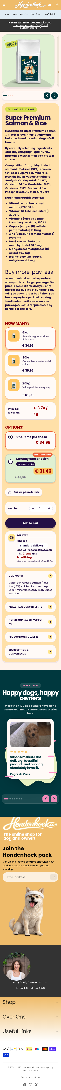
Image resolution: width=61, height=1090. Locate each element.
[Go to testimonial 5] (17, 798)
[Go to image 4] (12, 95)
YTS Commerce (30, 1070)
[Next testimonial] (54, 798)
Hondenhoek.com (31, 1067)
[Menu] (3, 5)
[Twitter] (36, 1085)
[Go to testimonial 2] (10, 798)
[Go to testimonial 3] (12, 798)
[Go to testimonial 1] (6, 798)
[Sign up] (53, 877)
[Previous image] (47, 95)
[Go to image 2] (8, 95)
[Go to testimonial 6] (19, 798)
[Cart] (57, 5)
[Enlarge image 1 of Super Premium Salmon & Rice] (28, 60)
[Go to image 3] (10, 95)
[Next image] (54, 95)
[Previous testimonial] (45, 798)
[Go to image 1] (5, 95)
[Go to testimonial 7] (21, 798)
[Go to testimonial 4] (14, 798)
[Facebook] (25, 1085)
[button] (50, 5)
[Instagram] (31, 1085)
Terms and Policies (30, 1077)
